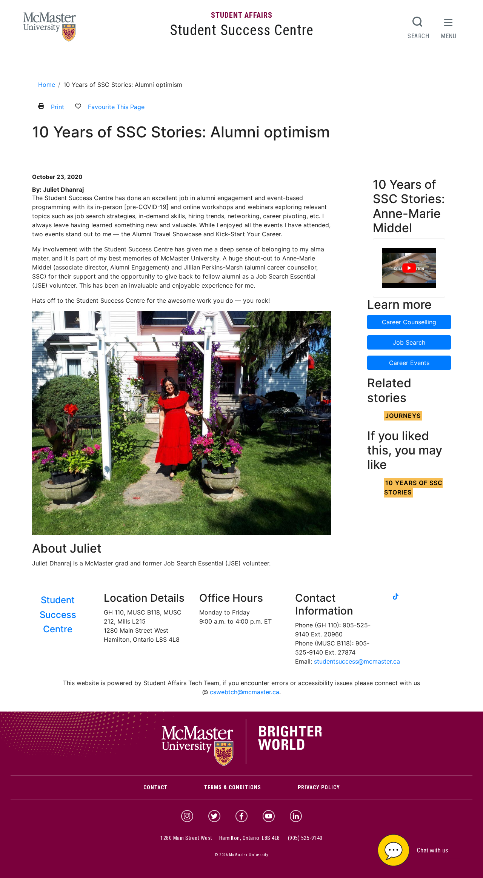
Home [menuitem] (43, 65)
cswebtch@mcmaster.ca (244, 692)
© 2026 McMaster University (241, 854)
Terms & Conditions (232, 787)
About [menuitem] (66, 65)
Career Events (409, 363)
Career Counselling (409, 322)
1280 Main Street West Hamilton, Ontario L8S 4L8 (220, 838)
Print (57, 107)
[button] (422, 849)
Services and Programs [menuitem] (119, 65)
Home (46, 84)
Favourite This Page (116, 107)
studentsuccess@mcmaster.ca (357, 661)
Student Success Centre (242, 30)
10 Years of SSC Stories (413, 487)
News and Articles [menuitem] (276, 65)
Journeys (403, 415)
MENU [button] (449, 35)
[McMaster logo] (242, 764)
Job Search (409, 342)
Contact (155, 787)
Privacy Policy (319, 787)
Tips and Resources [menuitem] (216, 65)
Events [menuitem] (172, 65)
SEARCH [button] (418, 35)
